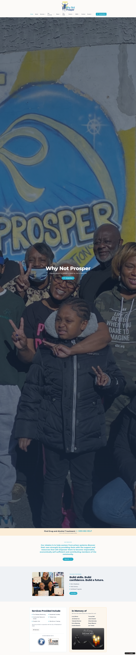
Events (70, 14)
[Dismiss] (134, 653)
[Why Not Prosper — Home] (68, 6)
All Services (36, 629)
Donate (89, 14)
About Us (67, 559)
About (36, 14)
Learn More (73, 593)
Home (31, 14)
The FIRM (63, 14)
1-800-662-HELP (85, 531)
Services (42, 14)
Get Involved (50, 14)
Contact (83, 14)
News (57, 14)
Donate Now (102, 14)
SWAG (76, 14)
